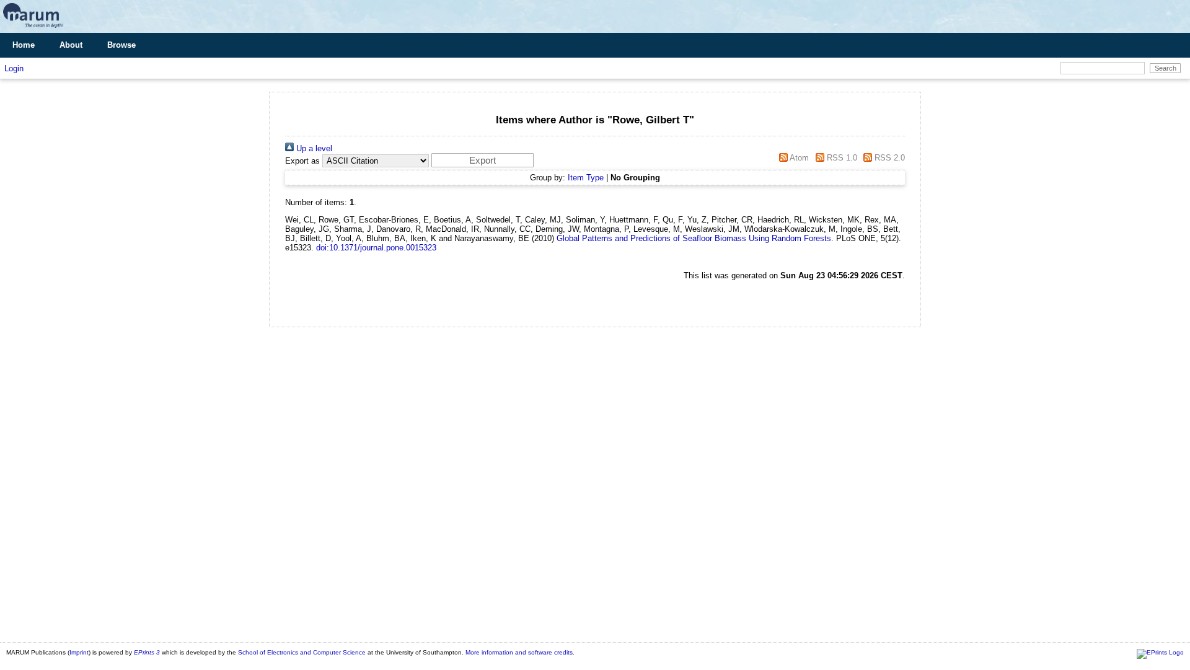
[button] (482, 160)
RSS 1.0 (840, 157)
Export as (302, 160)
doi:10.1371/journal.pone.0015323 (376, 247)
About (71, 45)
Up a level (313, 148)
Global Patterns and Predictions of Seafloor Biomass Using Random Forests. (695, 238)
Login (14, 68)
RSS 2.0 (888, 157)
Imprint (79, 652)
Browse (121, 45)
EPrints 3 (147, 652)
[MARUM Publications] (33, 28)
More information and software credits (519, 652)
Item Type (586, 177)
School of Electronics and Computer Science (302, 652)
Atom (798, 157)
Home (23, 45)
